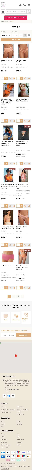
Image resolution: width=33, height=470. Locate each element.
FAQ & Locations (6, 412)
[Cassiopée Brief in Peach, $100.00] (23, 217)
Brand (2, 424)
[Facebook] (8, 396)
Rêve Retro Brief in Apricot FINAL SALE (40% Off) (22, 267)
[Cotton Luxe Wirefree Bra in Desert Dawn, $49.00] (23, 90)
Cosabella (4, 442)
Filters (17, 39)
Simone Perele (5, 445)
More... (19, 445)
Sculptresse (20, 439)
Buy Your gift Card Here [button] (16, 18)
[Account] (20, 5)
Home (2, 21)
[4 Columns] (25, 35)
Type (18, 421)
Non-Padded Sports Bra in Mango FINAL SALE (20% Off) (8, 186)
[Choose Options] (6, 78)
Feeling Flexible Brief (7, 266)
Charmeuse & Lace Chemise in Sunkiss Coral (22, 186)
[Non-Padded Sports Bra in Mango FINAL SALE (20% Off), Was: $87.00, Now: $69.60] (8, 175)
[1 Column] (21, 35)
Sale (2, 421)
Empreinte (4, 439)
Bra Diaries (20, 407)
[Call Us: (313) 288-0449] (24, 5)
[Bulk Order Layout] (29, 35)
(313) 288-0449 (14, 389)
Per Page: (15, 32)
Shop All (19, 424)
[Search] (28, 11)
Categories (5, 418)
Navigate (4, 403)
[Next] (22, 296)
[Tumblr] (13, 396)
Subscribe (23, 335)
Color (2, 427)
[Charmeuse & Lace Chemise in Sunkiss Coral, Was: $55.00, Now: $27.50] (23, 175)
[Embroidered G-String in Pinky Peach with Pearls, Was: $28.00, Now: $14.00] (23, 132)
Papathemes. (5, 468)
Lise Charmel (5, 447)
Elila (18, 436)
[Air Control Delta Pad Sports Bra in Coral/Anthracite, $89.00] (8, 132)
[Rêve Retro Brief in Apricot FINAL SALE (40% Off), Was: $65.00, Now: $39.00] (23, 256)
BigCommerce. (13, 466)
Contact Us (20, 414)
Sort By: (3, 32)
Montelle (19, 442)
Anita (18, 434)
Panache (3, 434)
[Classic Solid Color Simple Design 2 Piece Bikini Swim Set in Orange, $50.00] (8, 90)
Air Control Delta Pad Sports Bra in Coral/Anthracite (7, 143)
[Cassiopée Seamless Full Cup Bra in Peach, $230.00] (8, 217)
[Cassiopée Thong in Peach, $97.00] (23, 51)
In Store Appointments (8, 409)
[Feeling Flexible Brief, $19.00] (8, 256)
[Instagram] (4, 396)
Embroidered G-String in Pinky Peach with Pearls (22, 143)
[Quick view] (10, 78)
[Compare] (13, 78)
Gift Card (3, 407)
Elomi (2, 436)
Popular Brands (7, 431)
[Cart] (29, 5)
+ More (12, 67)
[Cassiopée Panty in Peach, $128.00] (8, 51)
